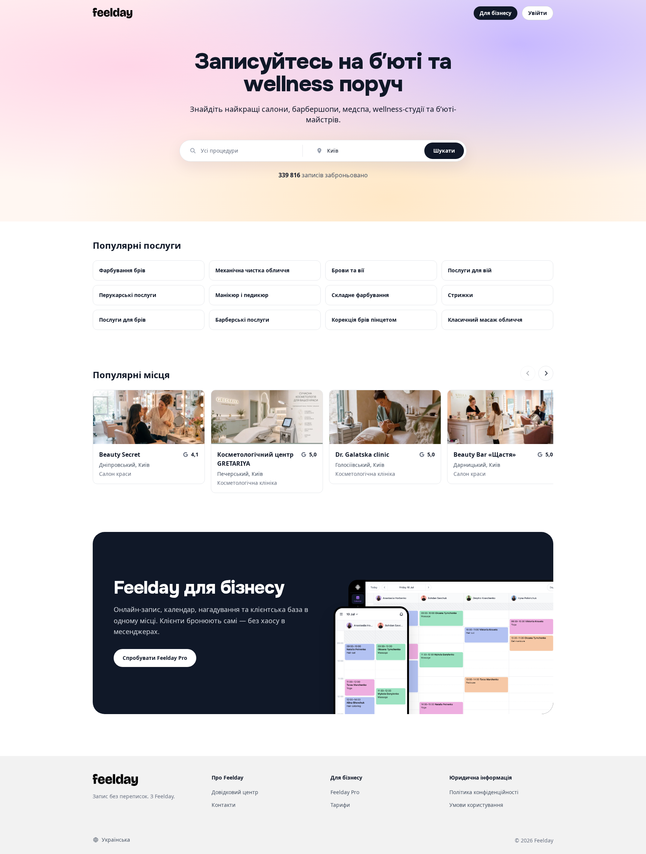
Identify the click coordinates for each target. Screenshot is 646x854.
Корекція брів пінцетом (364, 319)
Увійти (537, 12)
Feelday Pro (344, 792)
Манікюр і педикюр (241, 295)
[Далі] (545, 373)
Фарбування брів (122, 270)
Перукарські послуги (127, 295)
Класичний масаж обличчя (485, 319)
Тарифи (340, 804)
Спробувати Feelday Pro (155, 657)
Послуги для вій (470, 270)
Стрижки (460, 295)
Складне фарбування (360, 295)
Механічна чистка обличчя (252, 270)
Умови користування (476, 804)
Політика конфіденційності (484, 792)
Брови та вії (348, 270)
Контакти (224, 804)
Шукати (444, 150)
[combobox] (245, 150)
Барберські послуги (242, 319)
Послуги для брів (122, 319)
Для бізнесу (495, 12)
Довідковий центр (235, 792)
